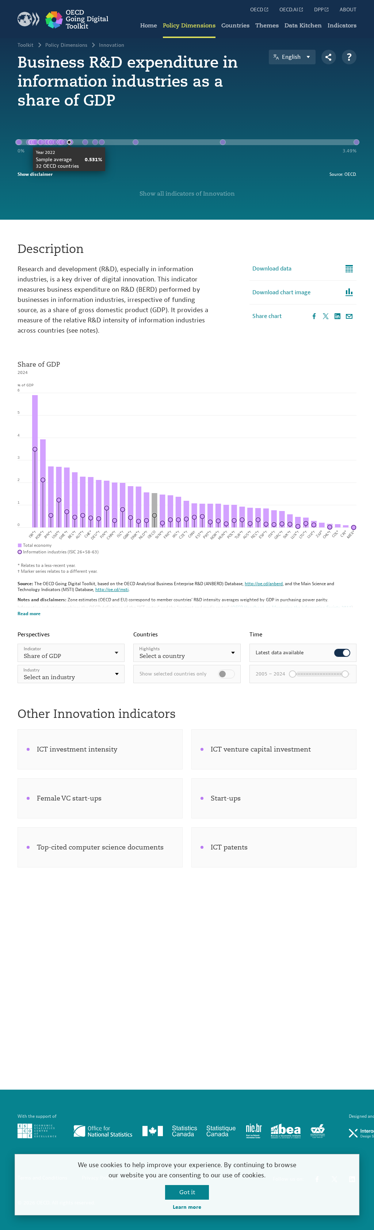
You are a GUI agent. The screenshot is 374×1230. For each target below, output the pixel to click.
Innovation (111, 45)
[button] (71, 674)
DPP (319, 9)
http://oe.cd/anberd (264, 584)
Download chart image (281, 292)
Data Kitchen (303, 25)
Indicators (342, 25)
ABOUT (348, 9)
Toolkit (26, 45)
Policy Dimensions (189, 25)
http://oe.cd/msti (112, 589)
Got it (187, 1192)
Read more (29, 614)
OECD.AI (288, 9)
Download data (271, 269)
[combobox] (71, 674)
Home (148, 25)
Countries (235, 25)
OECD (256, 9)
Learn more (187, 1207)
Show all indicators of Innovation (187, 193)
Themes (267, 25)
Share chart (267, 316)
